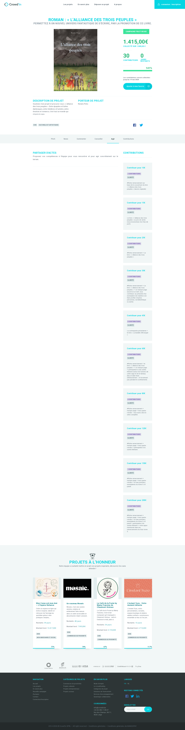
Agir (113, 139)
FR (125, 684)
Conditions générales (97, 726)
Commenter (81, 139)
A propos (118, 4)
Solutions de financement (102, 691)
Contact (35, 697)
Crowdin (12, 4)
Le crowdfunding (99, 686)
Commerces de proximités (72, 684)
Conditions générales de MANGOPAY (122, 726)
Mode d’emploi (99, 684)
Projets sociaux (68, 691)
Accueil (35, 684)
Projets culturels (69, 686)
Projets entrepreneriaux (71, 689)
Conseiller (99, 139)
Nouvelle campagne (39, 691)
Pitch (53, 139)
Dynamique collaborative (102, 697)
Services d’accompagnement (103, 694)
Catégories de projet (101, 689)
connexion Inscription (171, 4)
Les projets (68, 4)
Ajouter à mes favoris (135, 86)
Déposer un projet (101, 4)
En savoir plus (83, 4)
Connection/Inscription (40, 699)
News (66, 139)
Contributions (128, 139)
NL (129, 684)
